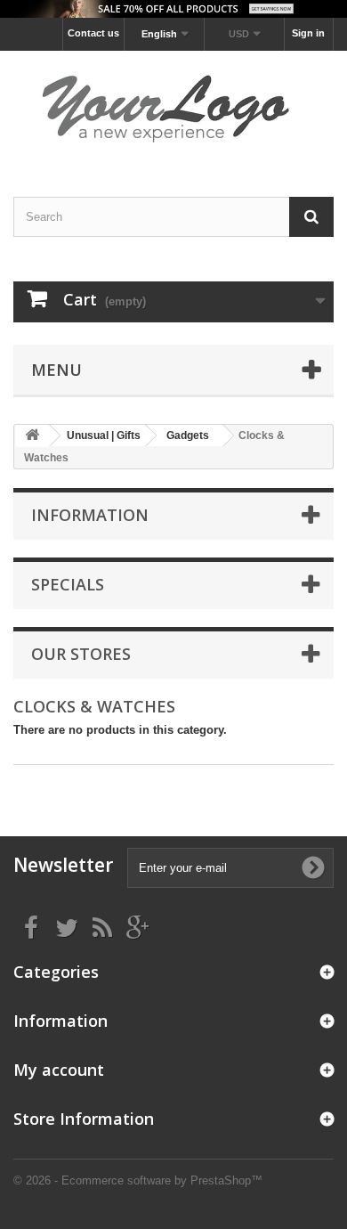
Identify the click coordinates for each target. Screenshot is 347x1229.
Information (90, 514)
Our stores (81, 653)
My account (58, 1069)
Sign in (308, 33)
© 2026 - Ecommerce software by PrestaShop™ (137, 1180)
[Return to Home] (32, 436)
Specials (67, 584)
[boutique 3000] (173, 108)
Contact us (93, 33)
